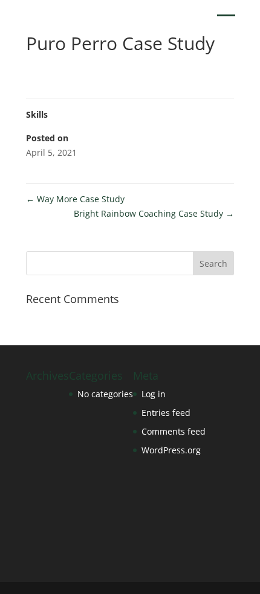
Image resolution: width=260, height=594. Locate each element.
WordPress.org (171, 450)
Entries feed (165, 412)
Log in (153, 394)
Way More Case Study (75, 199)
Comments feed (173, 431)
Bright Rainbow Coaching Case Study (154, 213)
